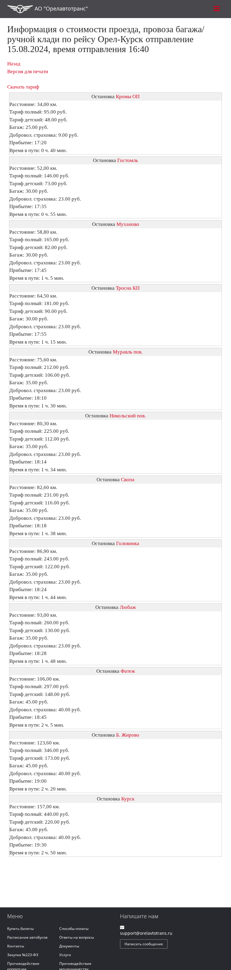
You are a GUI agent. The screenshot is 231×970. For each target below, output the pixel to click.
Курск (127, 799)
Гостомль (127, 160)
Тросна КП (128, 288)
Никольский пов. (127, 416)
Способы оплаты (73, 928)
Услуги (65, 954)
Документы (69, 946)
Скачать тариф (23, 87)
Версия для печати (27, 71)
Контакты (15, 946)
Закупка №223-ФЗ (22, 954)
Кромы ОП (128, 96)
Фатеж (128, 671)
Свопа (127, 479)
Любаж (128, 607)
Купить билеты (20, 928)
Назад (13, 64)
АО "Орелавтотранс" (60, 8)
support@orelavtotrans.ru (146, 933)
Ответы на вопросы (76, 937)
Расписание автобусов (27, 937)
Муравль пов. (128, 352)
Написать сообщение (144, 944)
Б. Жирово (127, 735)
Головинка (127, 543)
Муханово (127, 224)
